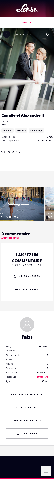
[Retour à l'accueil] (27, 8)
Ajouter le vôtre (10, 238)
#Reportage (36, 130)
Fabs (3, 124)
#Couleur (7, 130)
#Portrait (21, 130)
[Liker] (47, 34)
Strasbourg (42, 376)
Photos (26, 22)
